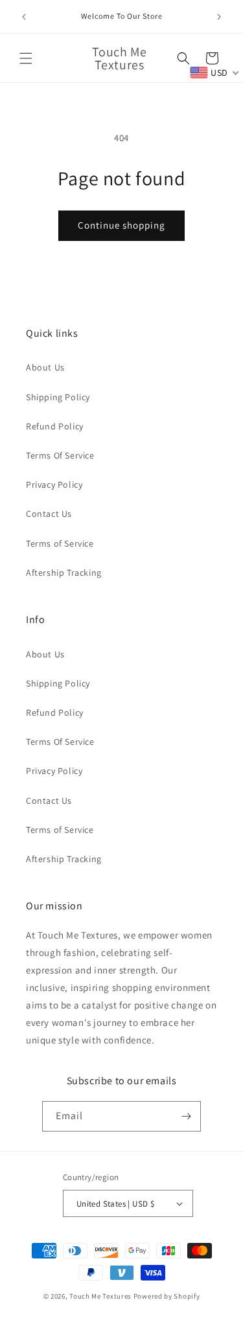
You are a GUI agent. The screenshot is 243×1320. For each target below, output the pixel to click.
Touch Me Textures (100, 1296)
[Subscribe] (186, 1116)
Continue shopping (121, 225)
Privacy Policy (54, 484)
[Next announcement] (219, 17)
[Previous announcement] (24, 17)
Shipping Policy (58, 397)
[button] (26, 58)
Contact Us (49, 513)
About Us (45, 367)
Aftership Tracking (64, 572)
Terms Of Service (60, 455)
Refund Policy (55, 426)
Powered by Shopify (166, 1296)
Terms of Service (60, 543)
